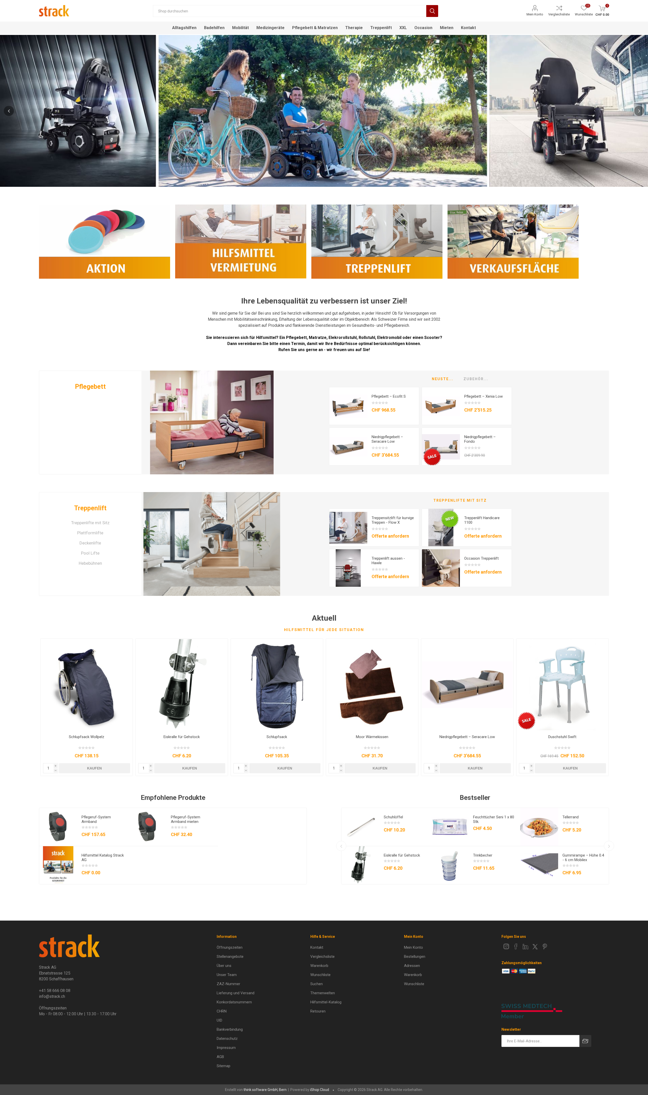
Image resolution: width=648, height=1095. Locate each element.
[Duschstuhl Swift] (562, 685)
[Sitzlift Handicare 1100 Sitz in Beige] (441, 528)
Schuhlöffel (393, 817)
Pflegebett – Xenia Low (483, 396)
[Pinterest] (545, 946)
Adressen (412, 965)
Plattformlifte (90, 532)
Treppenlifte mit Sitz (90, 522)
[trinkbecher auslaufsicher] (450, 865)
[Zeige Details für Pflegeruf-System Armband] (58, 827)
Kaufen (94, 768)
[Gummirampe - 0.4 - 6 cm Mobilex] (539, 865)
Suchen (432, 11)
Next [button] (639, 111)
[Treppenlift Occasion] (441, 568)
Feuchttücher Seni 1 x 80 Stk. (493, 819)
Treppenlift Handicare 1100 (482, 520)
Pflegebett (90, 386)
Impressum (226, 1047)
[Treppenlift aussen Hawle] (348, 568)
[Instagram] (506, 946)
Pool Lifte (90, 553)
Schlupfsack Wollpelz (86, 737)
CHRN (222, 1011)
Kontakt (316, 947)
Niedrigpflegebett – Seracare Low (387, 439)
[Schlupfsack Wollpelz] (86, 685)
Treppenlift (90, 508)
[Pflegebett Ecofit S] (348, 406)
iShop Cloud (319, 1090)
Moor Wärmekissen (372, 737)
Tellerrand (570, 817)
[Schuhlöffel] (360, 827)
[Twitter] (535, 947)
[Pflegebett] (211, 422)
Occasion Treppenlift (481, 558)
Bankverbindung (230, 1029)
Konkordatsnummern (234, 1002)
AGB (220, 1057)
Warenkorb (319, 965)
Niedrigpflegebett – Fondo (480, 439)
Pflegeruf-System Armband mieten (185, 819)
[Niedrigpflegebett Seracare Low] (348, 447)
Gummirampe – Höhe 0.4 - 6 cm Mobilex (583, 857)
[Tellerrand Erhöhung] (539, 827)
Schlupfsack (277, 737)
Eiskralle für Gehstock (182, 737)
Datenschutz (227, 1038)
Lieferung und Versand (235, 993)
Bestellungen (414, 956)
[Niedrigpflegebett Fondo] (441, 447)
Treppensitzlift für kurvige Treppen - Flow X (393, 520)
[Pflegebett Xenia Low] (441, 406)
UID (219, 1020)
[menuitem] (257, 947)
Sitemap (223, 1066)
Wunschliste (320, 974)
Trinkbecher (482, 855)
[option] (324, 111)
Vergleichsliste (559, 14)
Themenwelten (322, 993)
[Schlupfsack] (277, 685)
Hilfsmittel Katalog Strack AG (103, 857)
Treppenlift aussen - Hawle (388, 560)
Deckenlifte (90, 542)
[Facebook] (516, 946)
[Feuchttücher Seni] (450, 827)
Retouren (318, 1011)
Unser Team (227, 974)
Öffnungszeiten (229, 947)
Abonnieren (585, 1041)
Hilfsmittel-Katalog (325, 1002)
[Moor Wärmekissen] (372, 685)
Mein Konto (534, 14)
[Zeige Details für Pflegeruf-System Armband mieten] (148, 827)
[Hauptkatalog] (58, 865)
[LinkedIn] (525, 946)
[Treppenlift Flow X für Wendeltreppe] (348, 528)
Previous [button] (9, 111)
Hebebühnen (90, 563)
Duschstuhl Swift (562, 737)
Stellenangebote (230, 956)
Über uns (224, 965)
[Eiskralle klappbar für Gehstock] (182, 685)
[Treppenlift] (211, 544)
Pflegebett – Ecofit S (389, 396)
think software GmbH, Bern (265, 1090)
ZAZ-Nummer (228, 984)
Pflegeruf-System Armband (96, 819)
